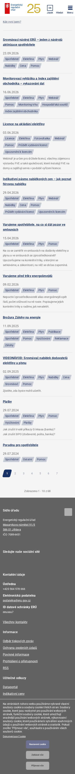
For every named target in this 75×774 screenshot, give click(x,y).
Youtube (29, 563)
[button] (70, 9)
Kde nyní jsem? (12, 21)
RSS (6, 668)
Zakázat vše (37, 755)
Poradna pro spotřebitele (20, 445)
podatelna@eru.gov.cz (17, 600)
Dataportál (10, 687)
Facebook (8, 563)
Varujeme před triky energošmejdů (27, 276)
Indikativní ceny (14, 694)
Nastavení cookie (37, 744)
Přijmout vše (37, 765)
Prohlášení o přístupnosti (20, 661)
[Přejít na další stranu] (68, 473)
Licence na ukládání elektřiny (24, 124)
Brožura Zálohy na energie (22, 317)
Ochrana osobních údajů (20, 648)
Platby (7, 401)
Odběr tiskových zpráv (18, 641)
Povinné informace (16, 654)
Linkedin (18, 563)
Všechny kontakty (15, 622)
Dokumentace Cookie (14, 736)
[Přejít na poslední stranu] (38, 481)
